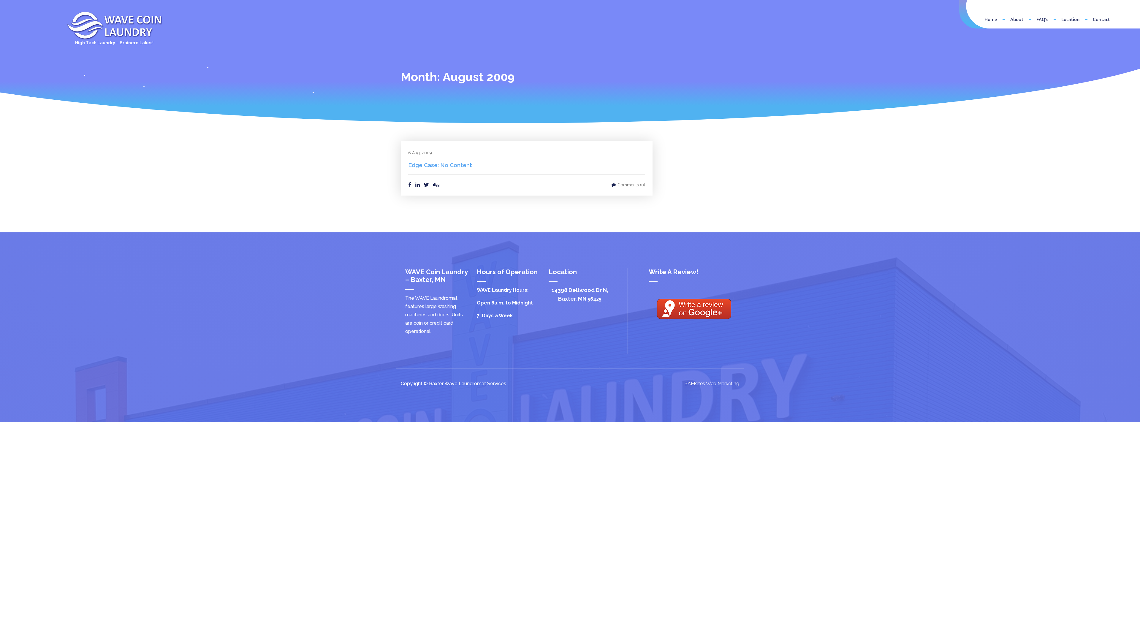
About (1016, 19)
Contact (1101, 19)
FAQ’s (1042, 19)
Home (990, 19)
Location (1070, 19)
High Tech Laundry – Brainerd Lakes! (114, 42)
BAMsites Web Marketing (711, 383)
